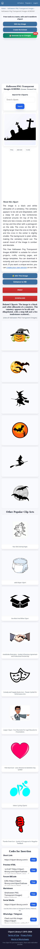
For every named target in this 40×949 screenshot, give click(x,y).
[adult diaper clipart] (20, 565)
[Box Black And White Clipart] (20, 601)
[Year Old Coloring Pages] (20, 530)
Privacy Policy (26, 935)
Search (20, 106)
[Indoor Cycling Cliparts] (20, 789)
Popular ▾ (28, 3)
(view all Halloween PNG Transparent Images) (20, 318)
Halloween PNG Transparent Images (20, 8)
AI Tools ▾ (20, 3)
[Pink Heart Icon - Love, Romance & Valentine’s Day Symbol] (20, 751)
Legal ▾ (35, 3)
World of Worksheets (20, 939)
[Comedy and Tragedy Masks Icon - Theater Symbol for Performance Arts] (20, 675)
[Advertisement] (20, 61)
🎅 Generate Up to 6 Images (23, 35)
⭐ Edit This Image (20, 276)
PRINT (20, 290)
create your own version (16, 267)
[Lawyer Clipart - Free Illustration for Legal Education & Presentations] (20, 713)
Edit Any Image (20, 24)
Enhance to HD (20, 282)
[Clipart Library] (2, 3)
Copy (33, 859)
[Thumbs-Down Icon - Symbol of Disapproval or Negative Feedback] (20, 824)
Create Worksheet (20, 30)
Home (3, 8)
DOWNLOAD (20, 298)
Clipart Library (14, 931)
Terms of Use (13, 935)
